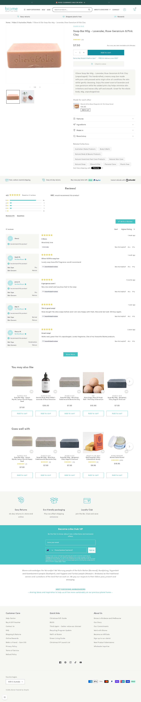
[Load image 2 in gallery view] (27, 96)
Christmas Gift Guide (58, 618)
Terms (64, 561)
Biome (13, 690)
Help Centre (10, 618)
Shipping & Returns (13, 634)
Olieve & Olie (78, 26)
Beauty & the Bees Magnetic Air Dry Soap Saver (97, 104)
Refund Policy (11, 654)
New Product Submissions (104, 642)
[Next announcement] (109, 2)
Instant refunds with (118, 180)
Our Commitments (101, 626)
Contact (115, 10)
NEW (43, 10)
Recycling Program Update (60, 630)
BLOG (52, 622)
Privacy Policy (58, 561)
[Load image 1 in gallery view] (13, 96)
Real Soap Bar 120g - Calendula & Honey (93, 458)
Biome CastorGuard (117, 457)
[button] (32, 9)
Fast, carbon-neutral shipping (19, 180)
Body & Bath (105, 149)
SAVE (48, 10)
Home (8, 22)
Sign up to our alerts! (102, 638)
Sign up (91, 550)
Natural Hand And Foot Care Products (90, 159)
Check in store (100, 64)
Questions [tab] (20, 216)
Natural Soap (80, 164)
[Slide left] (30, 87)
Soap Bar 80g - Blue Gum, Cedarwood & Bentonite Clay (69, 398)
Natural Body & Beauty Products (87, 154)
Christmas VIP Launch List (60, 642)
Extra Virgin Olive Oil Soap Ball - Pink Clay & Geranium (93, 398)
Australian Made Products (85, 149)
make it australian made (22, 22)
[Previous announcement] (32, 2)
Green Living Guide (57, 638)
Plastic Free (124, 164)
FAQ (7, 630)
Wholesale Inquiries (101, 646)
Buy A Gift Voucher (13, 622)
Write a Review (127, 222)
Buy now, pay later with (79, 180)
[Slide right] (39, 87)
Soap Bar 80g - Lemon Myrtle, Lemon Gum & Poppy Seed (22, 399)
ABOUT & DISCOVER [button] (101, 9)
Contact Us (10, 626)
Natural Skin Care (116, 159)
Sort (116, 229)
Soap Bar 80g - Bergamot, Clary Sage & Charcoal (117, 398)
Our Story (98, 622)
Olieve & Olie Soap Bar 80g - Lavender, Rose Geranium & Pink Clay (59, 22)
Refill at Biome (56, 634)
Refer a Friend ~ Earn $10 (16, 642)
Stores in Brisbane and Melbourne (107, 618)
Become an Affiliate (102, 634)
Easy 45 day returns (53, 180)
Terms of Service (12, 650)
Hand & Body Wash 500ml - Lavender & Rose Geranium (46, 398)
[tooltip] (50, 267)
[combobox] (50, 550)
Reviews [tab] (10, 216)
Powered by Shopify (22, 690)
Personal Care (110, 164)
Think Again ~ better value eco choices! (65, 626)
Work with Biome (100, 630)
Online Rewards (12, 638)
